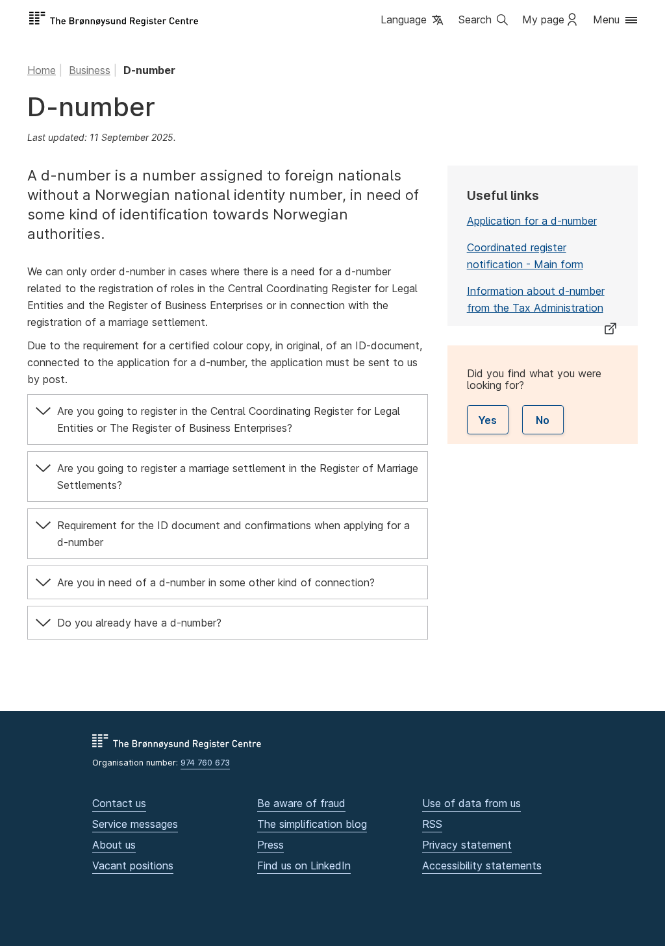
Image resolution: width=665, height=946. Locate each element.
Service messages (135, 823)
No (542, 420)
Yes (487, 420)
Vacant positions (132, 865)
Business (89, 70)
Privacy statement (467, 844)
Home (41, 70)
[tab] (227, 419)
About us (114, 844)
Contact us (119, 803)
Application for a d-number (532, 220)
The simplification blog (312, 823)
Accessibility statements (482, 865)
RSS (432, 823)
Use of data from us (471, 803)
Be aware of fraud (301, 803)
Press (270, 844)
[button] (413, 20)
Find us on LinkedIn (304, 865)
